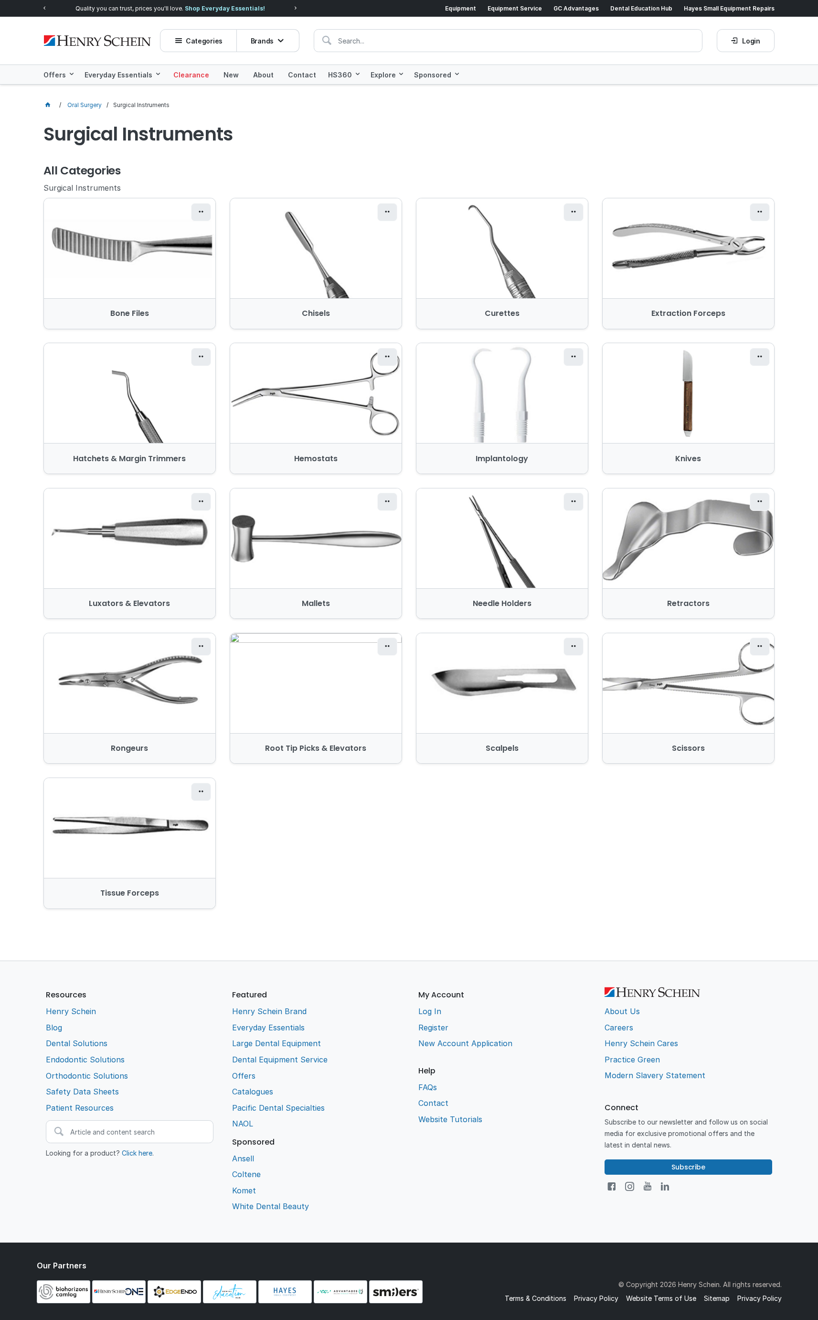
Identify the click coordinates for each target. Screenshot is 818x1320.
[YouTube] (647, 1186)
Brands (262, 41)
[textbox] (508, 40)
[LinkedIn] (665, 1186)
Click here (137, 1153)
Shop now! (230, 8)
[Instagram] (630, 1186)
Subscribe (688, 1167)
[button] (201, 212)
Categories (204, 41)
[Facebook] (611, 1186)
